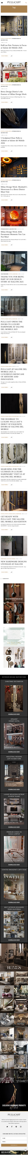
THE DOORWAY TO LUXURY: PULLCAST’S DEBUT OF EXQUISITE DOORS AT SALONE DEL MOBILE (12, 424)
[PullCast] (14, 2)
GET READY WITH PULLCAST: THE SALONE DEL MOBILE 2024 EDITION (13, 519)
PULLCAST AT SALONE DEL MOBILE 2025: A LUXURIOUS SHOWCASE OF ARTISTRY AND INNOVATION (14, 374)
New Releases (15, 416)
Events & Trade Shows (6, 38)
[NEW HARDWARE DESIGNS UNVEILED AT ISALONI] (14, 546)
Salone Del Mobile (10, 558)
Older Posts (5, 578)
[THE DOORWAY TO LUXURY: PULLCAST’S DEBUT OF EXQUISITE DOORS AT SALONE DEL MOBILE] (14, 404)
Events (2, 513)
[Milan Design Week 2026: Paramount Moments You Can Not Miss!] (14, 216)
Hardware (14, 318)
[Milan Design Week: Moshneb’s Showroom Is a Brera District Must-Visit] (14, 167)
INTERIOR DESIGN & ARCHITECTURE (9, 229)
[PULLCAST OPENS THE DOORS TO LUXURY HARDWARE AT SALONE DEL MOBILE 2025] (14, 306)
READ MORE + (5, 55)
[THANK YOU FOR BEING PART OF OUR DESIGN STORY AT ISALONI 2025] (14, 261)
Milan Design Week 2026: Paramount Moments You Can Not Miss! (13, 234)
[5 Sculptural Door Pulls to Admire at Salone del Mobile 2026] (14, 118)
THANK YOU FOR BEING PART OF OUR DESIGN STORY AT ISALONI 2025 (12, 279)
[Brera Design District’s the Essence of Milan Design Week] (14, 72)
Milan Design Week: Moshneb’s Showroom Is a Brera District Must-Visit (14, 189)
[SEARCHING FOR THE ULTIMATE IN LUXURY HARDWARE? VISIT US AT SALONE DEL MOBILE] (14, 454)
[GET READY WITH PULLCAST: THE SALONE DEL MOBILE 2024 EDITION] (14, 501)
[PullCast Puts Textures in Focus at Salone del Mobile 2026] (14, 26)
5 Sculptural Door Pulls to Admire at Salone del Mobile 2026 (12, 140)
